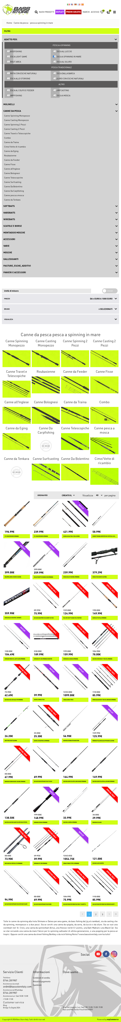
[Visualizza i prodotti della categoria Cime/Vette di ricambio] (104, 476)
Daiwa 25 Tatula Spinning (99, 618)
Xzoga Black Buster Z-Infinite (13, 617)
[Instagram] (114, 956)
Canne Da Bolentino (13, 186)
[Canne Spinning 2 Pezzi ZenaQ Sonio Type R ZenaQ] (75, 677)
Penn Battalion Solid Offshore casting (103, 740)
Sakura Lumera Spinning (70, 822)
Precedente (82, 914)
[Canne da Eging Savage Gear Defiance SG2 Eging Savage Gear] (46, 882)
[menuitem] (15, 1005)
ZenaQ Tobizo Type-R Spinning (71, 863)
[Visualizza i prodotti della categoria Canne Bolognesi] (46, 415)
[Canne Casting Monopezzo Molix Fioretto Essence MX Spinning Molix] (46, 554)
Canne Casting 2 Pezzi (14, 129)
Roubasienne (10, 155)
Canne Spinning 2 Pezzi (15, 124)
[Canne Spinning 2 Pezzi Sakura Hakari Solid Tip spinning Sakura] (17, 677)
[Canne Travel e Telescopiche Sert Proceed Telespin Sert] (17, 718)
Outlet (60, 11)
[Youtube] (98, 956)
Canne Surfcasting (12, 182)
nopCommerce (113, 1019)
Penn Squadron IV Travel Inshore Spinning (104, 699)
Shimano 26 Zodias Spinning (70, 659)
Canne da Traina (11, 142)
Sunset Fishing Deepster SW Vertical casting (104, 536)
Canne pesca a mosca (14, 195)
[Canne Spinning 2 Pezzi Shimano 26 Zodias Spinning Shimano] (75, 636)
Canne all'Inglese (12, 168)
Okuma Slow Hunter (98, 863)
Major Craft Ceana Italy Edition (72, 618)
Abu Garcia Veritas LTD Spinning (13, 863)
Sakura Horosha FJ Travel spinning (102, 659)
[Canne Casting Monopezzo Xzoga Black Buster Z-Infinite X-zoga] (17, 595)
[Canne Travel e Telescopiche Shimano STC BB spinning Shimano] (46, 841)
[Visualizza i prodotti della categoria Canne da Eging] (17, 441)
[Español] (82, 4)
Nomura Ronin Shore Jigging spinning (15, 781)
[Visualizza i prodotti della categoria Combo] (104, 415)
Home (9, 22)
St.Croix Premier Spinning (12, 536)
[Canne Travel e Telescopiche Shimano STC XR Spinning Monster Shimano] (46, 636)
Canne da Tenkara (12, 199)
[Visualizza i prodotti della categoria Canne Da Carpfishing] (46, 446)
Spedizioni (37, 985)
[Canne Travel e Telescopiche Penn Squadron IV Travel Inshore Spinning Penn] (104, 677)
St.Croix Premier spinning (41, 536)
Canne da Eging (11, 151)
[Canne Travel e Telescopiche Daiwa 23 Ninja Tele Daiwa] (46, 677)
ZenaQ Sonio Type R (68, 699)
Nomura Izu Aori (97, 822)
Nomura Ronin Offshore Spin (71, 740)
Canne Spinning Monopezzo (17, 115)
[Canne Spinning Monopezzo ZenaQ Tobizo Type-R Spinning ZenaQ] (75, 841)
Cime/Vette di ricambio (15, 146)
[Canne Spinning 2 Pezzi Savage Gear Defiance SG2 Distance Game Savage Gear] (17, 882)
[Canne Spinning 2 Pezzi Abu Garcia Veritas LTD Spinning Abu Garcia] (17, 841)
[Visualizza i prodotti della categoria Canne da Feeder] (75, 385)
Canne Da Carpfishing (14, 190)
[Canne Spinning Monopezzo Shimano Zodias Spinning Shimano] (46, 800)
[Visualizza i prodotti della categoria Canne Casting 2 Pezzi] (104, 359)
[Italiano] (68, 4)
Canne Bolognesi (12, 173)
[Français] (79, 4)
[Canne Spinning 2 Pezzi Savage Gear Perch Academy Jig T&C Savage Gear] (46, 595)
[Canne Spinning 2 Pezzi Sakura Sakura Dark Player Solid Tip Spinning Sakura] (17, 800)
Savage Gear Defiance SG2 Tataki (43, 781)
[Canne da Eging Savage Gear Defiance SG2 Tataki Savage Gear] (46, 759)
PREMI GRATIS (73, 11)
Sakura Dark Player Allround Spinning (104, 781)
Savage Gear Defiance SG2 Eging (42, 904)
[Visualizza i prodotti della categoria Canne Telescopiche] (75, 441)
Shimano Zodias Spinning (40, 822)
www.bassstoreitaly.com (90, 934)
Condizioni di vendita (41, 977)
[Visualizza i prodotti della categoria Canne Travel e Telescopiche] (17, 389)
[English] (72, 4)
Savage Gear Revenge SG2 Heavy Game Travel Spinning (75, 904)
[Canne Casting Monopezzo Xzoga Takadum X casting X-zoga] (104, 554)
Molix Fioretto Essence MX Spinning (43, 577)
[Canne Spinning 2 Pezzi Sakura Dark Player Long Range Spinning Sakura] (75, 759)
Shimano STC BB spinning (40, 863)
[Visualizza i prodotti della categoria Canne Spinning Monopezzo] (17, 359)
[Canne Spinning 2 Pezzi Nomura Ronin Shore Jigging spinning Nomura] (17, 759)
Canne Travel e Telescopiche (17, 133)
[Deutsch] (75, 4)
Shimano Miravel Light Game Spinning (15, 659)
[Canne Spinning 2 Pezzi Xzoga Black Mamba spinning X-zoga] (75, 554)
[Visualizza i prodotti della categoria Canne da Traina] (75, 415)
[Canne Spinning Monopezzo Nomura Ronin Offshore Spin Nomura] (75, 718)
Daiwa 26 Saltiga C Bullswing (71, 536)
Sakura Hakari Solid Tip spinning (14, 699)
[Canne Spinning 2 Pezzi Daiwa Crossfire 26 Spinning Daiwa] (46, 718)
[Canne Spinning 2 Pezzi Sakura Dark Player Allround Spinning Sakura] (104, 759)
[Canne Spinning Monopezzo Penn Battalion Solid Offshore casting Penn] (104, 718)
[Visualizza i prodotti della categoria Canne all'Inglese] (17, 415)
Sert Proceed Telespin (11, 740)
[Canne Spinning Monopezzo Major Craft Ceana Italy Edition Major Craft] (75, 595)
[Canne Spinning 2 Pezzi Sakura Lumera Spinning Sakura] (75, 800)
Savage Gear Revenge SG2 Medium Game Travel (104, 904)
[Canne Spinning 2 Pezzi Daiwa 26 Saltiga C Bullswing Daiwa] (75, 514)
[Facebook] (106, 956)
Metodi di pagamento (41, 981)
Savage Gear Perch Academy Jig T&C (44, 618)
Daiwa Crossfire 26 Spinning (41, 740)
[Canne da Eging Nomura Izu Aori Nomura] (104, 800)
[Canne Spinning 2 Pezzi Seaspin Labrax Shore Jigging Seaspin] (17, 554)
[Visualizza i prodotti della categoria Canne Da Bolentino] (75, 472)
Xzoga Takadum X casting (100, 577)
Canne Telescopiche (13, 177)
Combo (7, 137)
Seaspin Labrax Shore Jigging (13, 577)
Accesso (95, 12)
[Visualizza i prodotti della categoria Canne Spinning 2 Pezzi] (75, 359)
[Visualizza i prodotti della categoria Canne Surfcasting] (46, 472)
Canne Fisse (9, 164)
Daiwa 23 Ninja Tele (39, 699)
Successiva (109, 914)
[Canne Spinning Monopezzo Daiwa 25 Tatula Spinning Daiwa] (104, 595)
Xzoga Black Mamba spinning (71, 577)
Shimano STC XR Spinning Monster (43, 659)
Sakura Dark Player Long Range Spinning (74, 781)
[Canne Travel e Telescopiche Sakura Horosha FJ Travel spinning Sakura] (104, 636)
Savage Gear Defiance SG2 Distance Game (16, 904)
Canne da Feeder (12, 159)
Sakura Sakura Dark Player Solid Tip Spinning (16, 822)
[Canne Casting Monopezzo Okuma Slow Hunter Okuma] (104, 841)
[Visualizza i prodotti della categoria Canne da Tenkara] (17, 472)
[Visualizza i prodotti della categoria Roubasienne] (46, 385)
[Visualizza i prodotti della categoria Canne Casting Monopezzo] (46, 359)
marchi (86, 12)
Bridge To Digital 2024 (11, 1007)
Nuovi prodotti (46, 12)
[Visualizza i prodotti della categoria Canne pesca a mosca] (104, 446)
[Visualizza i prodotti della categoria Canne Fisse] (104, 385)
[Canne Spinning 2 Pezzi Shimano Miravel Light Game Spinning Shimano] (17, 636)
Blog (5, 1005)
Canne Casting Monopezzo (16, 120)
